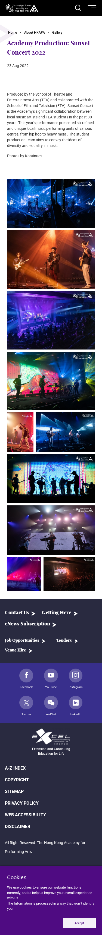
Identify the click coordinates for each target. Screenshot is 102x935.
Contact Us (17, 612)
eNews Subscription (27, 624)
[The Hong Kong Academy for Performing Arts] (21, 8)
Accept (79, 923)
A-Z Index (15, 768)
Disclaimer (17, 826)
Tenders (64, 640)
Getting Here (56, 612)
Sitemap (14, 791)
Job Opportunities (22, 640)
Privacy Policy (22, 803)
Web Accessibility (25, 815)
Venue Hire (15, 650)
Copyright (17, 780)
